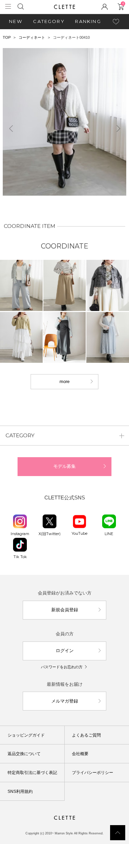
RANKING (88, 21)
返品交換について (24, 753)
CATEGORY (49, 21)
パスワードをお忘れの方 (62, 667)
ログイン (65, 650)
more (64, 381)
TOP (7, 37)
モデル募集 (64, 466)
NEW (16, 21)
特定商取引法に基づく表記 (32, 772)
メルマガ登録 (64, 701)
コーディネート (32, 37)
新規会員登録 (64, 609)
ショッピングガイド (26, 735)
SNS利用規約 (20, 791)
